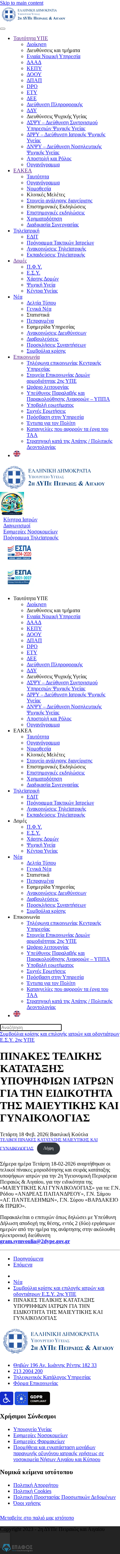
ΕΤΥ (32, 92)
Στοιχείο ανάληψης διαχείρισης (59, 200)
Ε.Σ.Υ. (33, 273)
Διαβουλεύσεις (42, 339)
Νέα (17, 297)
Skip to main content (21, 3)
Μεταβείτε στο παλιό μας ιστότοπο (37, 1518)
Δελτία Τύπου (41, 303)
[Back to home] (33, 21)
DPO (32, 86)
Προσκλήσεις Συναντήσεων (56, 345)
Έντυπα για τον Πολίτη (51, 423)
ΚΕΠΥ (34, 68)
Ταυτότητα (38, 176)
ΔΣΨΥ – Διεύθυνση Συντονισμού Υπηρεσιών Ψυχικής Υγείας (62, 125)
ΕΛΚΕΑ (22, 170)
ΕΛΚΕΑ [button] (22, 730)
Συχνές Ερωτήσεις (46, 411)
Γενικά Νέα (39, 309)
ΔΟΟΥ (34, 74)
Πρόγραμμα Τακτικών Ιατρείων (60, 242)
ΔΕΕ (32, 98)
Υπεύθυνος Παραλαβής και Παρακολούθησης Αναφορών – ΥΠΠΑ (68, 396)
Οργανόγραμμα (43, 164)
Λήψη (48, 1148)
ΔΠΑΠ (34, 80)
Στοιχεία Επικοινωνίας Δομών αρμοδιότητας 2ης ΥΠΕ (58, 378)
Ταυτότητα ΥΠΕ (30, 38)
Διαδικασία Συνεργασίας (53, 224)
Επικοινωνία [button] (26, 917)
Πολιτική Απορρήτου (35, 1485)
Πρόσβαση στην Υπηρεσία (55, 417)
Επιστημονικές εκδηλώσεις (56, 212)
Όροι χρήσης (27, 1503)
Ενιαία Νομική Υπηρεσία (53, 56)
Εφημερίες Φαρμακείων (39, 1441)
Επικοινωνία (26, 357)
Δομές (20, 261)
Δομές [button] (20, 821)
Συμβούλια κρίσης (46, 351)
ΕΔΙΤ (32, 236)
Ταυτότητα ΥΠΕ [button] (30, 598)
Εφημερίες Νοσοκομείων (40, 1435)
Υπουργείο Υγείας (32, 1429)
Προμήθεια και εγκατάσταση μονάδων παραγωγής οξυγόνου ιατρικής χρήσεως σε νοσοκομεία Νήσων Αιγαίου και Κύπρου (58, 1453)
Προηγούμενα (28, 1258)
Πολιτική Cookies (32, 1491)
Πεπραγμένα (40, 321)
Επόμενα (22, 1264)
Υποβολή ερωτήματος (50, 405)
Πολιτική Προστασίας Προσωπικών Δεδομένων (64, 1497)
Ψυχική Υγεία (41, 285)
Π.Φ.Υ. (34, 267)
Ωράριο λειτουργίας (48, 387)
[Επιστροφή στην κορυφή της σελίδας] (5, 1540)
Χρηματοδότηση (44, 218)
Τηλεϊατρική (26, 230)
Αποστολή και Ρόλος (49, 158)
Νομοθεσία (39, 188)
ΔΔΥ (32, 110)
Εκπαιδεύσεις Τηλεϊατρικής (56, 254)
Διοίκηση (36, 44)
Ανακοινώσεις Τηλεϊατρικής (56, 248)
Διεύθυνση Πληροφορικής (55, 104)
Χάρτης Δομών (43, 279)
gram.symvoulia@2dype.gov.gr (35, 1241)
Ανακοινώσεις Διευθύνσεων (56, 333)
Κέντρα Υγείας (42, 291)
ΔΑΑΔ (34, 62)
